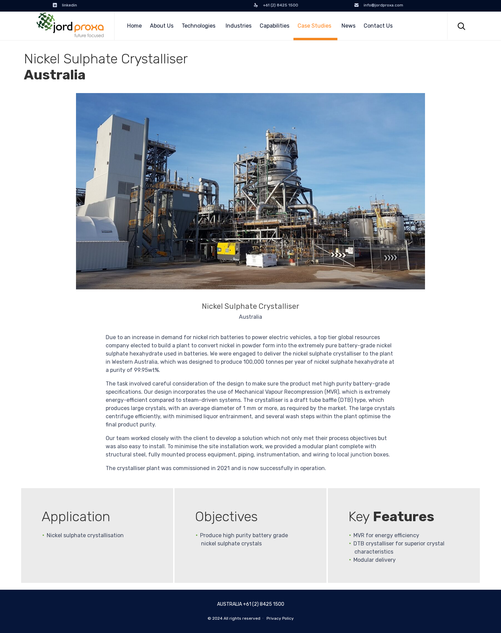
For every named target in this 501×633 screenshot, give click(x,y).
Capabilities (274, 25)
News (348, 25)
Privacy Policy (280, 618)
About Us (161, 25)
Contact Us (378, 25)
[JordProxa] (70, 26)
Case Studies (314, 25)
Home (134, 25)
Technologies (198, 25)
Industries (239, 25)
